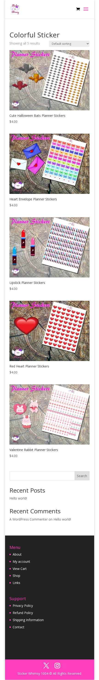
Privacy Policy (23, 605)
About (17, 554)
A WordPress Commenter (28, 519)
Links (16, 583)
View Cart (20, 568)
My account (21, 561)
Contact (18, 627)
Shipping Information (28, 620)
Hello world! (18, 498)
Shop (16, 575)
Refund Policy (23, 613)
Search (82, 476)
